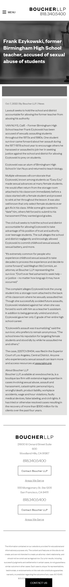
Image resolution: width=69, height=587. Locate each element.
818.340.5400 (53, 13)
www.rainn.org (43, 363)
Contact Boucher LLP (34, 470)
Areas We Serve (34, 480)
